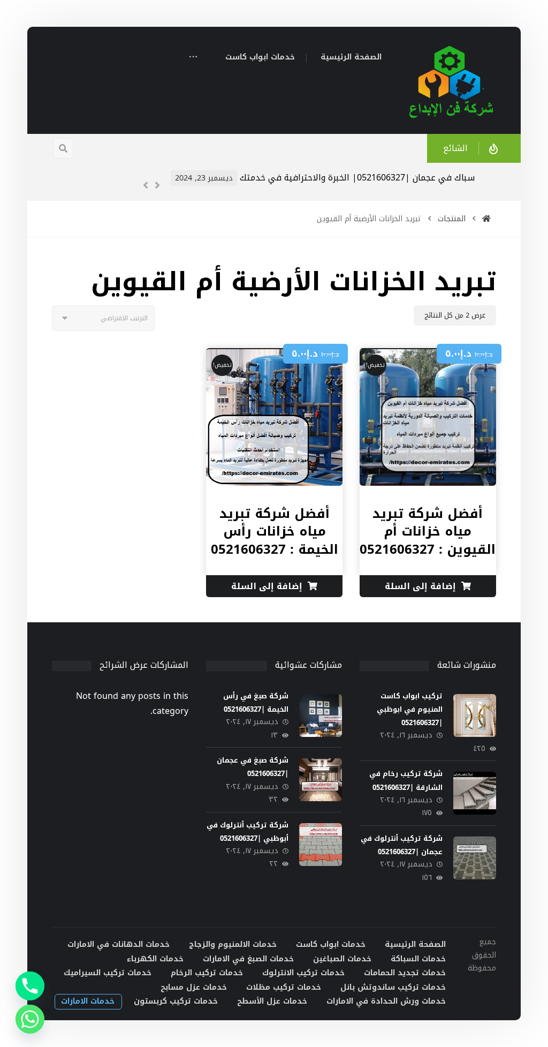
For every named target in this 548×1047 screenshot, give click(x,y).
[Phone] (30, 985)
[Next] (157, 185)
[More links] (193, 58)
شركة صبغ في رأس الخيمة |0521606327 (255, 702)
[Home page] (486, 219)
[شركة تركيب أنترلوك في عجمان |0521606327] (474, 858)
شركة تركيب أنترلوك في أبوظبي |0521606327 (247, 831)
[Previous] (146, 185)
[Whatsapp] (30, 1019)
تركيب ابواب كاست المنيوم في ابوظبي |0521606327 (410, 709)
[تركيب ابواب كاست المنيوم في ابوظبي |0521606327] (474, 715)
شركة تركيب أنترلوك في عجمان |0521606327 (402, 845)
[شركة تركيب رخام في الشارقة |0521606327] (474, 793)
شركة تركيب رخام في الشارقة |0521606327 (406, 780)
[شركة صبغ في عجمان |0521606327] (320, 779)
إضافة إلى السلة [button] (420, 586)
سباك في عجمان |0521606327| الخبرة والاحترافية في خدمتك (357, 177)
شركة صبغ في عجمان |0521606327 (252, 767)
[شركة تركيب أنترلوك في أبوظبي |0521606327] (320, 844)
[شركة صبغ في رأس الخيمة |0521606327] (320, 715)
